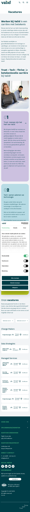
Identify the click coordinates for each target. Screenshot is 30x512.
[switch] (26, 261)
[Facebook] (2, 466)
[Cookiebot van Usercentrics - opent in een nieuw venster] (21, 223)
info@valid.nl (5, 458)
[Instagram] (13, 466)
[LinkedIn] (6, 466)
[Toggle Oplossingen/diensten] (15, 427)
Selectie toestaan (15, 282)
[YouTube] (9, 466)
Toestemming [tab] (5, 228)
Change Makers (8, 329)
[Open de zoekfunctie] (23, 2)
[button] (15, 177)
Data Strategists (8, 343)
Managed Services (9, 358)
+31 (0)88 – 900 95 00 (9, 456)
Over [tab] (24, 228)
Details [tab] (15, 228)
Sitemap (3, 495)
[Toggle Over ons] (15, 421)
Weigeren (15, 287)
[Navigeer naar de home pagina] (6, 2)
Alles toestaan (15, 278)
